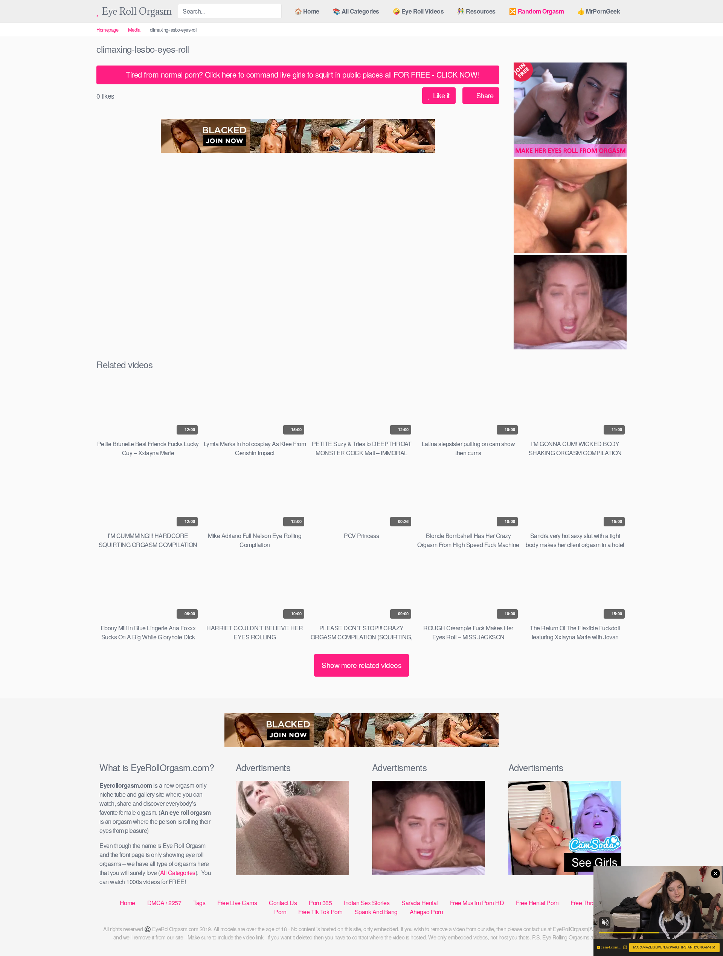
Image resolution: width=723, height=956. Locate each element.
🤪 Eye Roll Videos (418, 11)
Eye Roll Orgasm (136, 11)
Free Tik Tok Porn (320, 911)
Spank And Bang (376, 911)
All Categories (177, 872)
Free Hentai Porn (537, 902)
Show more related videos (361, 665)
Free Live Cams (237, 902)
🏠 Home (306, 11)
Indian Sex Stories (366, 902)
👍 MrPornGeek (598, 11)
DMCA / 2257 (164, 902)
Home (127, 902)
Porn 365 (320, 902)
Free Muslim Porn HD (477, 902)
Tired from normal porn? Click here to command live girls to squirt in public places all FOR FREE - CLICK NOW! (301, 74)
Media (134, 29)
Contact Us (283, 902)
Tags (199, 902)
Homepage (107, 29)
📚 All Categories (356, 11)
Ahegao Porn (426, 911)
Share (483, 95)
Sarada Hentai (419, 902)
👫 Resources (476, 11)
